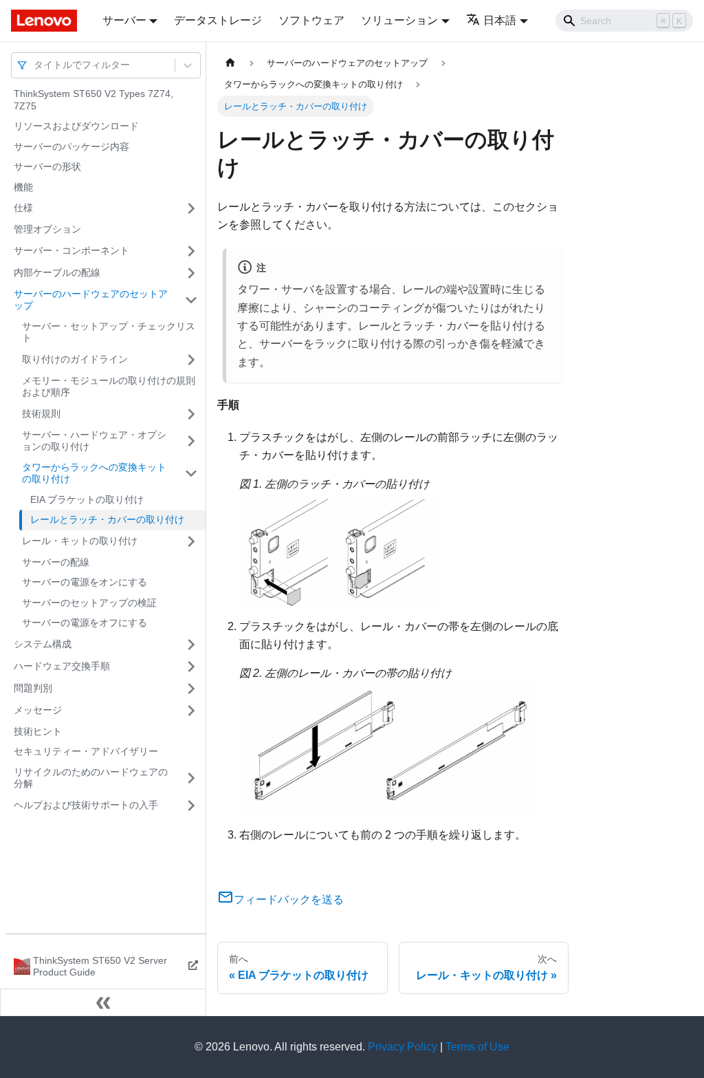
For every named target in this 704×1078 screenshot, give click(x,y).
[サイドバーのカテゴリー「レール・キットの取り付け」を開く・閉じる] (191, 541)
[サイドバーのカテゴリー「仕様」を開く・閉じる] (191, 208)
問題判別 (33, 687)
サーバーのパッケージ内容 (71, 146)
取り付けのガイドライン (75, 359)
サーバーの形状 (47, 166)
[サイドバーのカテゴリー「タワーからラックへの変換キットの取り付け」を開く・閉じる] (191, 473)
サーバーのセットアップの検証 (89, 602)
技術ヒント (38, 731)
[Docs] (47, 21)
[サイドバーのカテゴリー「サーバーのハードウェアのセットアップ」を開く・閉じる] (191, 300)
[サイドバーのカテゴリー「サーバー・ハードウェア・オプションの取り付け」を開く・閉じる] (191, 441)
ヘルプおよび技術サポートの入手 (86, 804)
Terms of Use (477, 1047)
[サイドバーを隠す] (103, 1002)
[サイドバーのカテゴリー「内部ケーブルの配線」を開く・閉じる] (191, 273)
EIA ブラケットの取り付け (87, 499)
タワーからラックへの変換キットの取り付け (94, 473)
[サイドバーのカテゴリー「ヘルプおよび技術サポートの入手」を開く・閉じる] (191, 806)
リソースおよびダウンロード (76, 125)
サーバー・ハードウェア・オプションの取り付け (94, 441)
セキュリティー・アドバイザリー (86, 751)
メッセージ (38, 709)
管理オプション (47, 229)
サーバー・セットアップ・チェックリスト (108, 332)
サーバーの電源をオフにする (84, 622)
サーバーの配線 (55, 562)
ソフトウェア (311, 20)
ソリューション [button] (399, 20)
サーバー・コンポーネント (71, 250)
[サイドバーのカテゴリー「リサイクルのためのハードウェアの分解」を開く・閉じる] (191, 778)
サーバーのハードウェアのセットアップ (91, 300)
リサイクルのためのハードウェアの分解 (91, 778)
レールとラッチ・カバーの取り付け (107, 519)
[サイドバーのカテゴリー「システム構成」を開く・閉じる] (191, 645)
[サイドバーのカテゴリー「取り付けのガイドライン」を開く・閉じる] (191, 360)
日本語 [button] (499, 20)
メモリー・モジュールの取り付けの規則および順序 (108, 386)
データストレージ (218, 20)
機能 (23, 187)
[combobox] (35, 65)
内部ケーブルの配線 (57, 272)
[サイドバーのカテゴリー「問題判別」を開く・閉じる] (191, 689)
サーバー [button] (124, 20)
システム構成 (43, 643)
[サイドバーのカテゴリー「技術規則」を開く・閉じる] (191, 414)
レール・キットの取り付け (80, 540)
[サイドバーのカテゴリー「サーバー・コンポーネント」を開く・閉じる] (191, 251)
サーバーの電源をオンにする (84, 581)
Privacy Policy (402, 1047)
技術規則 (41, 413)
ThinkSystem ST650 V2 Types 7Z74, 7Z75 (93, 99)
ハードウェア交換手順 (62, 665)
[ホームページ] (230, 63)
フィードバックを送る (289, 899)
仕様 (23, 207)
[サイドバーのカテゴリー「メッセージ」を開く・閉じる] (191, 711)
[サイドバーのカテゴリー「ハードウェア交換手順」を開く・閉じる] (191, 667)
